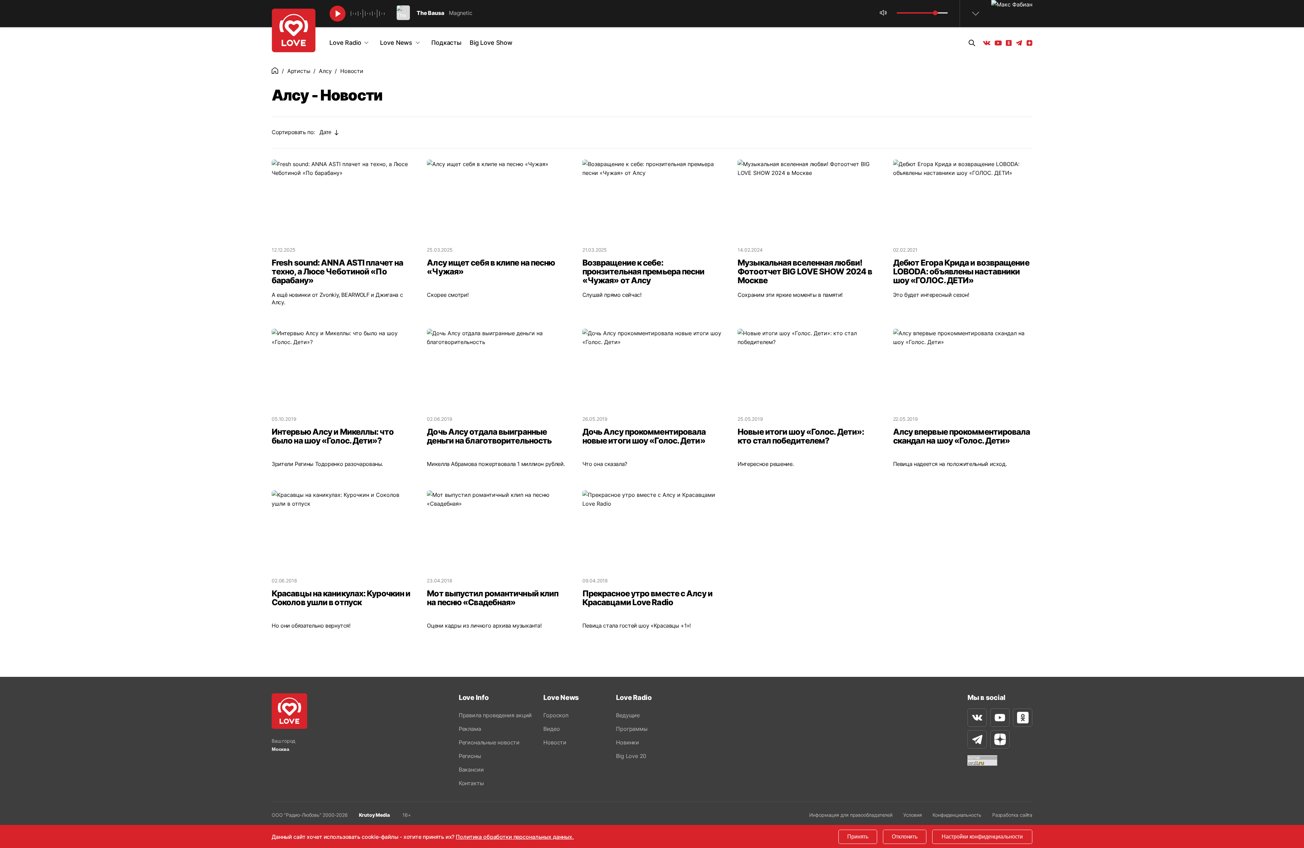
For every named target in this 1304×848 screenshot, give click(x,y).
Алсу (325, 71)
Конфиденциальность (956, 815)
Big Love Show (491, 42)
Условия (912, 815)
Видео (551, 728)
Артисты (298, 71)
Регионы (470, 756)
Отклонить (905, 837)
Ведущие (628, 715)
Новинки (627, 742)
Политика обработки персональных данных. (515, 836)
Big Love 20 (631, 756)
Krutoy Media (374, 815)
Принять (857, 837)
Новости (554, 742)
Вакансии (471, 769)
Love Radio (345, 42)
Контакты (471, 783)
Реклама (470, 728)
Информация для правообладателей (850, 815)
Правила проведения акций (495, 715)
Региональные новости (489, 742)
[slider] (935, 13)
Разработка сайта (1012, 815)
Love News (396, 42)
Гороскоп (555, 715)
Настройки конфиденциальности (982, 837)
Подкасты (446, 42)
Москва (280, 749)
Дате (325, 132)
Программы (631, 728)
